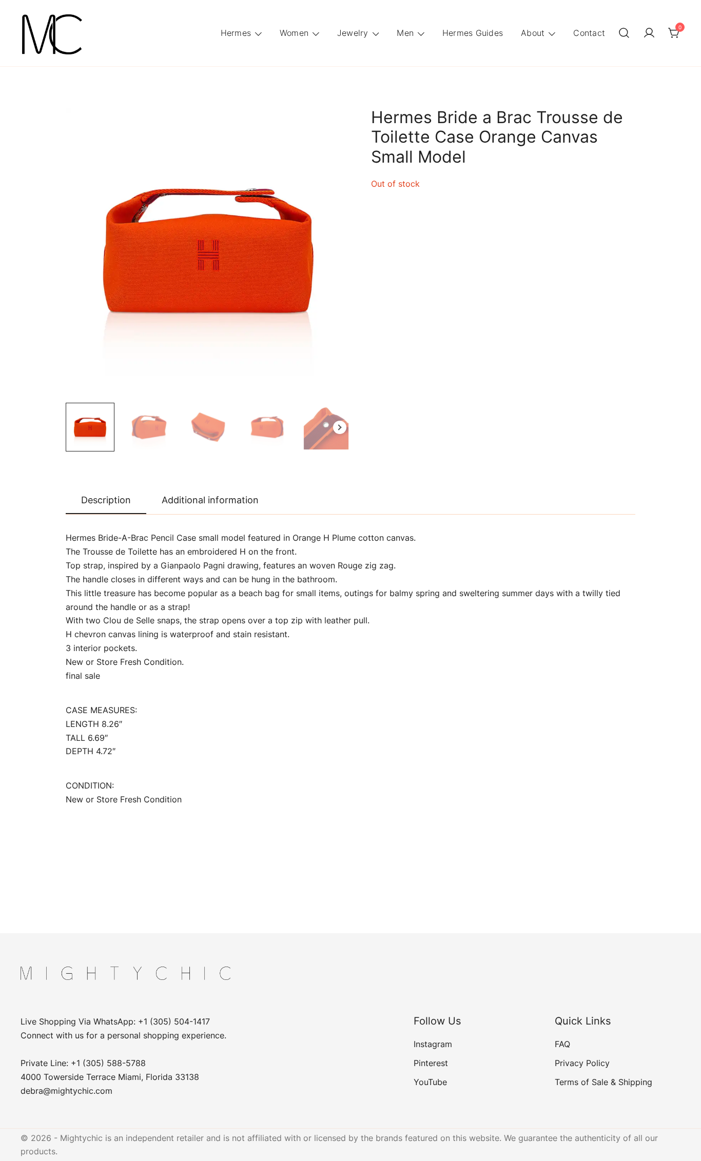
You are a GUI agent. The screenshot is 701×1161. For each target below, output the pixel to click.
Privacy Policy (582, 1063)
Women (294, 33)
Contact (589, 33)
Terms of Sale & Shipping (603, 1082)
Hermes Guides (472, 33)
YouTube (430, 1082)
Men (405, 33)
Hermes (236, 33)
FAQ (562, 1044)
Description (106, 500)
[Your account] (649, 33)
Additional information (210, 500)
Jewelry (352, 33)
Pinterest (431, 1063)
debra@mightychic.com (66, 1091)
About (532, 33)
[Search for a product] (624, 33)
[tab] (106, 500)
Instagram (433, 1044)
